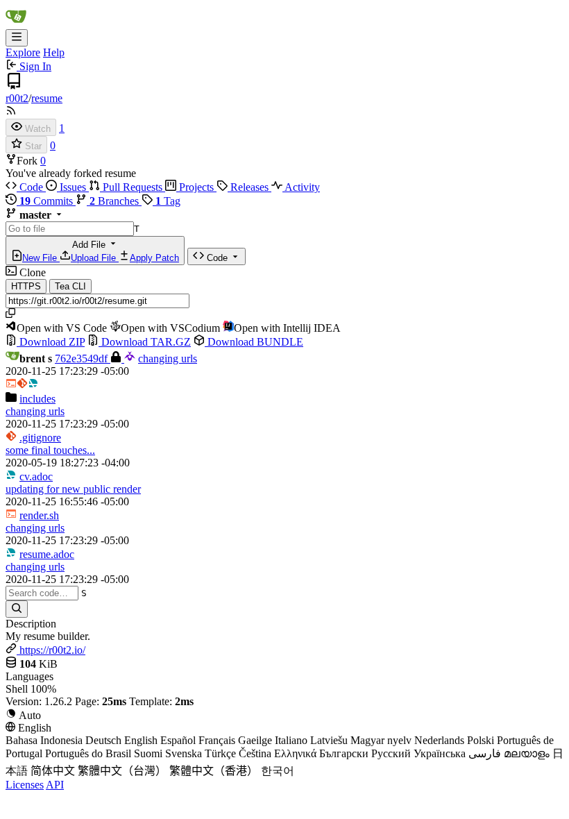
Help (54, 52)
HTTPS (26, 286)
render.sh (39, 515)
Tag (167, 201)
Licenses (25, 785)
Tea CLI (70, 286)
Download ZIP (51, 342)
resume (46, 98)
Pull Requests (132, 187)
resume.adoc (46, 554)
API (55, 785)
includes (37, 399)
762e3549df (82, 358)
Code (31, 187)
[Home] (16, 22)
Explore (23, 52)
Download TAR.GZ (145, 342)
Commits (47, 201)
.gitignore (40, 438)
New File (41, 258)
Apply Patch (154, 258)
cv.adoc (36, 476)
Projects (196, 187)
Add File (100, 251)
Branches (116, 201)
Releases (249, 187)
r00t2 (17, 98)
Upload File (95, 258)
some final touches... (50, 450)
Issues (73, 187)
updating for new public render (73, 489)
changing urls (167, 358)
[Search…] (17, 609)
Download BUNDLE (254, 342)
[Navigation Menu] (17, 38)
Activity (301, 187)
